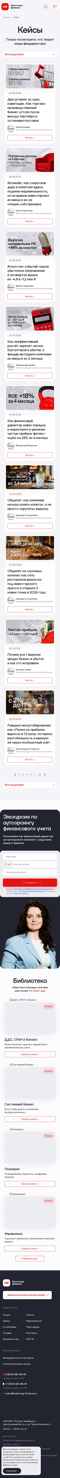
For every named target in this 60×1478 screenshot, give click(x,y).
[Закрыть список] (30, 54)
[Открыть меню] (55, 6)
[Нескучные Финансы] (12, 6)
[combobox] (8, 865)
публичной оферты (21, 893)
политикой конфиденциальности (32, 891)
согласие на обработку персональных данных (33, 889)
